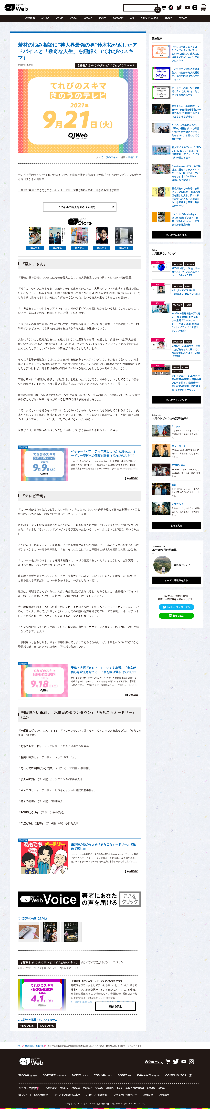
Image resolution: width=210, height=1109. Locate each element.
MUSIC (45, 18)
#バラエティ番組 (56, 968)
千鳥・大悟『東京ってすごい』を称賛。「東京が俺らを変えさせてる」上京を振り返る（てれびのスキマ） (103, 670)
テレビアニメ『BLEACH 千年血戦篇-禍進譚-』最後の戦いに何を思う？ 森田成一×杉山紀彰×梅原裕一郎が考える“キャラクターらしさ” (186, 382)
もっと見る (176, 525)
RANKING (118, 18)
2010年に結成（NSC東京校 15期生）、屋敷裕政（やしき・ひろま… (185, 453)
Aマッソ (176, 426)
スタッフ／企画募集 (96, 1095)
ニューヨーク (179, 445)
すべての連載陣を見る (176, 580)
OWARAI (30, 18)
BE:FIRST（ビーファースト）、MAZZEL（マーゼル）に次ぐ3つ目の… (186, 472)
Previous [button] (155, 565)
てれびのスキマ (109, 157)
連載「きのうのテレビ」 (112, 174)
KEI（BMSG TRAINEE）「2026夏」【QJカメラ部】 (186, 292)
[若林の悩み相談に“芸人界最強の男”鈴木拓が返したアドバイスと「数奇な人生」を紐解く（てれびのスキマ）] (29, 932)
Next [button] (195, 565)
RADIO (99, 1088)
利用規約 (163, 1095)
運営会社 (148, 1095)
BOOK (110, 1088)
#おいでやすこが (91, 962)
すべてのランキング (176, 400)
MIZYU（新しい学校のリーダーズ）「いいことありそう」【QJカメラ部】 (186, 272)
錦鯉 (174, 484)
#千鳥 (43, 968)
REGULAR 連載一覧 (34, 1045)
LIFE (119, 1088)
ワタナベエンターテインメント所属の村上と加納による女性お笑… (185, 434)
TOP (19, 1045)
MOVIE (59, 18)
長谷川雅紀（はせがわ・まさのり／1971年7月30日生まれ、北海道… (186, 492)
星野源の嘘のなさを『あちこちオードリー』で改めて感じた (103, 846)
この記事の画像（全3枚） (33, 918)
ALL (132, 18)
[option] (176, 564)
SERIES (102, 18)
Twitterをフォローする (178, 606)
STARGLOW (178, 465)
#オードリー (73, 968)
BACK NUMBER (149, 18)
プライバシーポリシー (125, 1095)
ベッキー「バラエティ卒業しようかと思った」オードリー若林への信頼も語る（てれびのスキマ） (103, 453)
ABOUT (22, 1095)
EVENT (183, 18)
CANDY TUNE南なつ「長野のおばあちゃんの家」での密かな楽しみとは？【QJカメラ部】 (186, 351)
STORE (168, 18)
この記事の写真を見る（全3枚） (77, 207)
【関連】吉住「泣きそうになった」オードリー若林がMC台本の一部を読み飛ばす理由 (68, 190)
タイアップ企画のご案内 (67, 1095)
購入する (35, 247)
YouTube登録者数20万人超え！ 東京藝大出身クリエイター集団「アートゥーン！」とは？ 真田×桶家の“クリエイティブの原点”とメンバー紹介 (186, 322)
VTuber (74, 18)
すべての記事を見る (176, 235)
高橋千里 (133, 157)
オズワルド (177, 504)
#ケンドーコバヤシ (112, 962)
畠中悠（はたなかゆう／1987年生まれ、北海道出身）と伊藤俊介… (186, 511)
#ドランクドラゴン (28, 968)
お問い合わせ (41, 1095)
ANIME (88, 18)
